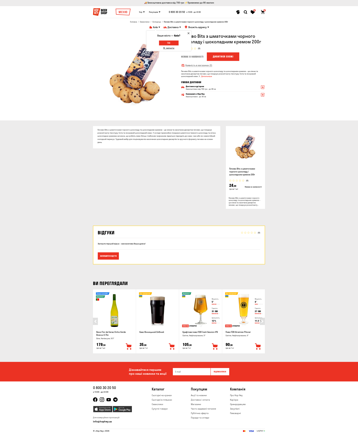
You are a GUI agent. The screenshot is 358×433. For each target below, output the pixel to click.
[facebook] (95, 399)
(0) (199, 48)
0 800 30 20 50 (177, 12)
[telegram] (115, 399)
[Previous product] (95, 321)
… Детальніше (206, 76)
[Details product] (245, 147)
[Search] (245, 12)
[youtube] (108, 399)
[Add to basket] (128, 346)
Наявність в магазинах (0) (198, 65)
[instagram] (102, 399)
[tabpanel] (135, 75)
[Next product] (262, 321)
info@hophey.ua (102, 421)
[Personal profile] (238, 12)
